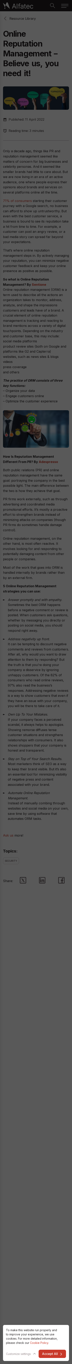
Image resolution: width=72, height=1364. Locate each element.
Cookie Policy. (39, 1342)
